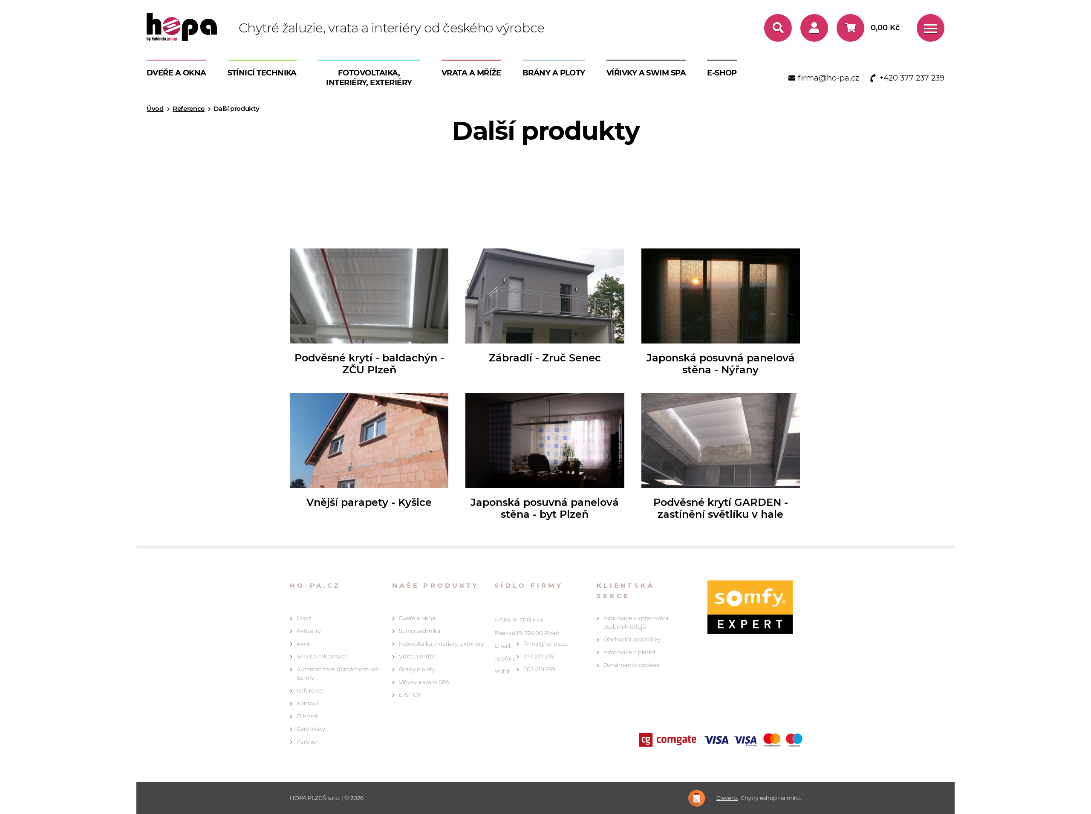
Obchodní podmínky (632, 639)
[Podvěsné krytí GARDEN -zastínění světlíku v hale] (720, 440)
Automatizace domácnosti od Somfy (337, 673)
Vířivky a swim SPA (646, 73)
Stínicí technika (262, 73)
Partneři (308, 741)
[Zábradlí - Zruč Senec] (544, 295)
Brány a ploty (553, 73)
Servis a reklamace (322, 656)
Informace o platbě (629, 652)
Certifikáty (311, 728)
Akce (303, 643)
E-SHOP (722, 73)
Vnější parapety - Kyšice (369, 502)
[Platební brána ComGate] (723, 740)
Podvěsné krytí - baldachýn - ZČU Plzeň (369, 363)
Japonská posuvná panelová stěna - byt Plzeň (544, 508)
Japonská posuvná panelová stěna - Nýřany (721, 363)
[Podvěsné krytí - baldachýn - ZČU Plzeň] (369, 295)
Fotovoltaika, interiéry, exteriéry (369, 77)
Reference (189, 108)
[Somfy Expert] (746, 607)
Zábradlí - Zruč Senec (545, 358)
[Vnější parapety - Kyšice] (369, 440)
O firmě (307, 716)
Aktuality (309, 630)
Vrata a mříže (471, 73)
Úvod (155, 108)
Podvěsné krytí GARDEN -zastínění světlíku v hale (720, 508)
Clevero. (727, 798)
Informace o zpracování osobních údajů (635, 622)
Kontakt (308, 703)
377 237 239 (538, 656)
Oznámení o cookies (631, 664)
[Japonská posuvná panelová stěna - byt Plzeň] (544, 440)
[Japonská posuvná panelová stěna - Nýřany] (720, 295)
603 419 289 (539, 669)
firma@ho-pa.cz (545, 643)
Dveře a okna (176, 73)
